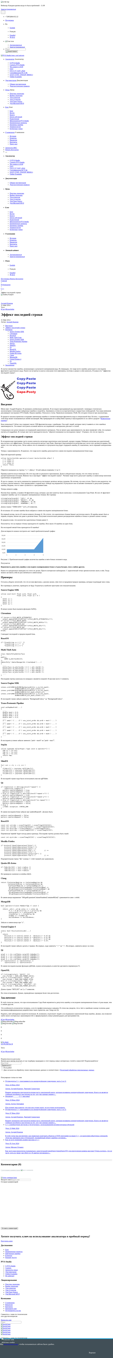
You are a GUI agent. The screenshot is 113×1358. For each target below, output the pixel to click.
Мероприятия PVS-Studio (19, 121)
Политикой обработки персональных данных (77, 1070)
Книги (12, 115)
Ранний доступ (11, 1257)
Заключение (9, 365)
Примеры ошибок (16, 125)
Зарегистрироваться (8, 9)
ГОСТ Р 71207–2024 (17, 71)
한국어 (12, 37)
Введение (9, 326)
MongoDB (13, 357)
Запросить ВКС (11, 148)
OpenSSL (13, 363)
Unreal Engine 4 (15, 359)
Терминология (15, 127)
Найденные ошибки (12, 1253)
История (13, 136)
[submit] (11, 51)
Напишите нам (11, 1309)
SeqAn (12, 343)
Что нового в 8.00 (16, 67)
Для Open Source (16, 101)
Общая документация (18, 84)
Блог (7, 107)
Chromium (13, 334)
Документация (10, 80)
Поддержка (9, 20)
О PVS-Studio (15, 63)
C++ (2, 289)
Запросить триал (11, 1270)
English (12, 28)
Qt (10, 347)
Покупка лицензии (17, 94)
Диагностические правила (20, 86)
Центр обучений (16, 117)
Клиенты (13, 138)
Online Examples (16, 77)
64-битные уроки (16, 129)
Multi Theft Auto (16, 337)
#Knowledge (9, 309)
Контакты (13, 142)
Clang (12, 355)
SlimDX (13, 345)
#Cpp (3, 309)
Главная (4, 281)
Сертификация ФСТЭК (18, 73)
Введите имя (5, 1180)
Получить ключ (7, 1241)
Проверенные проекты (18, 123)
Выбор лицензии (16, 95)
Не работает (9, 1276)
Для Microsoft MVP (17, 103)
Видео (12, 113)
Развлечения (14, 119)
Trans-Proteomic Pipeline (18, 341)
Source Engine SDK (17, 332)
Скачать (8, 1268)
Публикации (5, 285)
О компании (10, 132)
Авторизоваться (16, 45)
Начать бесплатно (12, 150)
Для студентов (15, 99)
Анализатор (9, 59)
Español (12, 35)
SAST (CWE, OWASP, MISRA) (21, 75)
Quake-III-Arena (15, 353)
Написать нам (6, 1320)
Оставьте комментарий (9, 1182)
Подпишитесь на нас (13, 1311)
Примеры (8, 330)
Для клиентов (15, 97)
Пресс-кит (13, 144)
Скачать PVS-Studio (17, 65)
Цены (7, 90)
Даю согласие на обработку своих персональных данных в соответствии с (48, 1070)
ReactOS (13, 335)
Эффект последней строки (15, 328)
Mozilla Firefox (15, 351)
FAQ (11, 69)
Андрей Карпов (7, 303)
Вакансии (13, 140)
